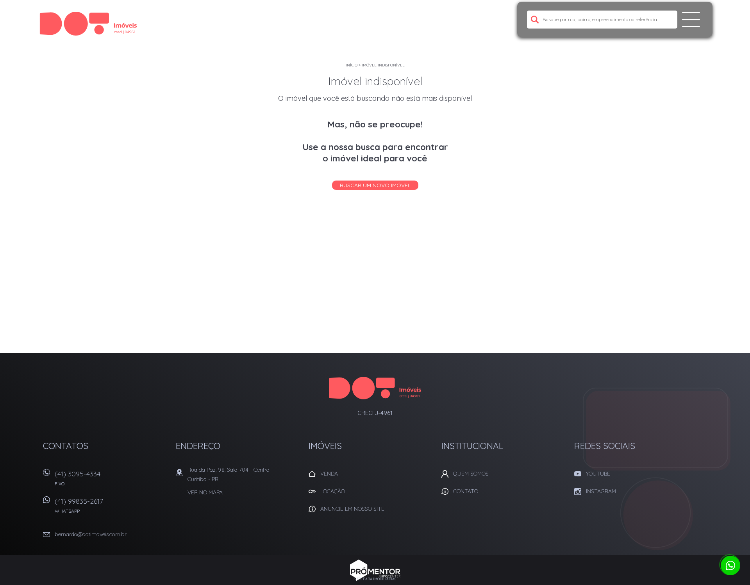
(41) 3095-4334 (77, 478)
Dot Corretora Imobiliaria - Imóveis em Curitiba (375, 388)
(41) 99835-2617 (79, 505)
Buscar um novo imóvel (375, 185)
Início (351, 65)
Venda (329, 473)
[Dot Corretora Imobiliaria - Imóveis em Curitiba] (88, 23)
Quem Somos (471, 473)
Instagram (601, 491)
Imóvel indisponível (383, 65)
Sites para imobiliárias (375, 579)
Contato (465, 491)
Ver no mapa (205, 492)
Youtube (598, 473)
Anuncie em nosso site (352, 508)
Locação (332, 491)
